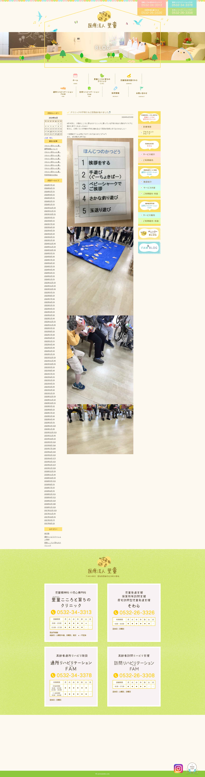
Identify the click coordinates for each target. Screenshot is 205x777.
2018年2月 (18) (50, 504)
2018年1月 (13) (50, 507)
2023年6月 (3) (49, 302)
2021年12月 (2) (50, 357)
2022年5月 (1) (49, 341)
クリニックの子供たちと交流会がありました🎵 (90, 112)
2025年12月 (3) (50, 208)
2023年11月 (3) (50, 286)
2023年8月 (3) (49, 296)
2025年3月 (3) (49, 234)
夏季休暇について (51, 149)
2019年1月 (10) (50, 468)
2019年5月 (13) (50, 455)
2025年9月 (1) (49, 218)
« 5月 (46, 138)
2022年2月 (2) (49, 351)
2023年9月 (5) (49, 292)
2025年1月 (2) (49, 240)
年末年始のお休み (51, 175)
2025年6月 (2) (49, 227)
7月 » (51, 138)
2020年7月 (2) (49, 413)
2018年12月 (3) (50, 471)
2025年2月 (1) (49, 237)
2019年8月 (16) (50, 445)
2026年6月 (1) (49, 188)
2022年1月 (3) (49, 354)
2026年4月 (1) (49, 195)
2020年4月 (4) (49, 419)
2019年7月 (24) (50, 448)
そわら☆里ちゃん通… (52, 146)
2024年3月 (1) (49, 273)
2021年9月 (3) (49, 367)
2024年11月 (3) (50, 247)
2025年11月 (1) (50, 211)
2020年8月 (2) (49, 410)
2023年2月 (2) (49, 315)
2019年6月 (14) (50, 452)
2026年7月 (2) (49, 185)
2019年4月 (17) (50, 458)
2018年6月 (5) (49, 491)
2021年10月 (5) (50, 364)
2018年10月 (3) (50, 478)
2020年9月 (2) (49, 406)
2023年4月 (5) (49, 309)
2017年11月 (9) (50, 514)
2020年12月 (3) (50, 396)
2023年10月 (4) (50, 289)
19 (51, 131)
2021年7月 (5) (49, 374)
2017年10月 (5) (50, 517)
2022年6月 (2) (49, 338)
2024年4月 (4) (49, 270)
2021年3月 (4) (49, 387)
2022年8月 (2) (49, 331)
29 (58, 134)
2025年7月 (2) (49, 224)
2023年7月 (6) (49, 299)
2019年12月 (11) (50, 432)
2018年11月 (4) (50, 475)
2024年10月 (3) (50, 250)
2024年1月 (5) (49, 279)
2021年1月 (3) (49, 393)
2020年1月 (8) (49, 429)
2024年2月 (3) (49, 276)
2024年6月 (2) (49, 263)
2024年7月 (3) (49, 260)
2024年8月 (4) (49, 256)
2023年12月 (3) (50, 283)
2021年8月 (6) (49, 370)
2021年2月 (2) (49, 390)
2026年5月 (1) (49, 191)
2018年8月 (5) (49, 484)
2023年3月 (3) (49, 312)
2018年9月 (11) (50, 481)
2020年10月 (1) (50, 403)
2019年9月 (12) (50, 442)
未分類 (46, 533)
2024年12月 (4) (50, 244)
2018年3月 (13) (50, 501)
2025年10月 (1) (50, 214)
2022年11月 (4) (50, 325)
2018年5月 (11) (50, 494)
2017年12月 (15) (50, 510)
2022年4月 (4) (49, 344)
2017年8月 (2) (49, 523)
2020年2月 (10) (50, 426)
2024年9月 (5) (49, 253)
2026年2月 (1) (49, 201)
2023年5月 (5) (49, 305)
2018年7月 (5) (49, 488)
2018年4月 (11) (50, 497)
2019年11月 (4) (50, 436)
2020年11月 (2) (50, 400)
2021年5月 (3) (49, 380)
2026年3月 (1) (49, 198)
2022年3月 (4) (49, 348)
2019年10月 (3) (50, 439)
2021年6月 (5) (49, 377)
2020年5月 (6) (49, 416)
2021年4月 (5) (49, 383)
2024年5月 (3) (49, 266)
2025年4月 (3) (49, 230)
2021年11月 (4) (50, 361)
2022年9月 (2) (49, 328)
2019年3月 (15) (50, 462)
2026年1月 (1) (49, 204)
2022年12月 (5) (50, 322)
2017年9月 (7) (49, 520)
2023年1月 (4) (49, 318)
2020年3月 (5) (49, 422)
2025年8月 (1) (49, 221)
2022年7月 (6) (49, 335)
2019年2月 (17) (50, 465)
